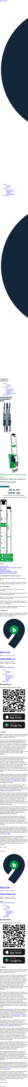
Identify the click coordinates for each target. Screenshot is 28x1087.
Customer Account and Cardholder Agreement (11, 567)
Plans (7, 679)
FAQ (13, 582)
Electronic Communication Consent (8, 571)
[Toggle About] (26, 383)
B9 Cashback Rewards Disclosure (13, 789)
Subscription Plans (10, 194)
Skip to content (3, 0)
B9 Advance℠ (9, 190)
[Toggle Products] (26, 387)
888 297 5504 (5, 652)
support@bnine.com (7, 659)
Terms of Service (4, 566)
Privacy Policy (3, 569)
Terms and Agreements (5, 667)
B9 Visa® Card (10, 191)
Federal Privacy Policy (5, 570)
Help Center (6, 195)
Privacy (13, 667)
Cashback (8, 192)
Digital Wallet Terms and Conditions (8, 573)
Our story (8, 185)
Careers (8, 187)
